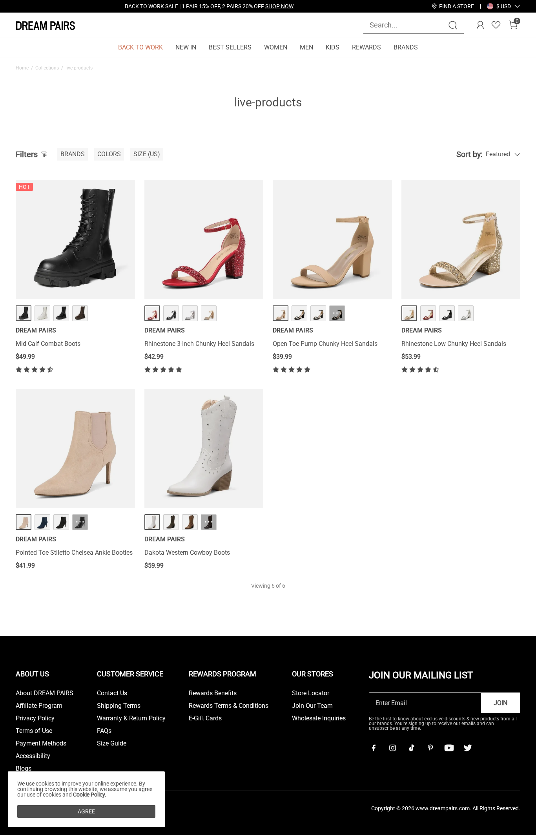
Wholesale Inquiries (319, 718)
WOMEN (275, 47)
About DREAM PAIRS (44, 693)
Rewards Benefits (213, 693)
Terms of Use (34, 731)
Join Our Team (312, 706)
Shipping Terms (118, 706)
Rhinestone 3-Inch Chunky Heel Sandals (199, 343)
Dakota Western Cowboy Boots (187, 552)
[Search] (453, 25)
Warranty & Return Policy (131, 718)
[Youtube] (449, 748)
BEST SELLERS (230, 47)
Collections (47, 68)
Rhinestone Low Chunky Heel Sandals (453, 343)
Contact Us (112, 693)
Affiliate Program (39, 706)
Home (22, 68)
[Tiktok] (411, 748)
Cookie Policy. (89, 794)
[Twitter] (467, 748)
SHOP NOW (279, 6)
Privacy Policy (35, 718)
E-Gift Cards (205, 718)
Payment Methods (41, 743)
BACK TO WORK (140, 47)
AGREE (86, 811)
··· (337, 313)
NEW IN (185, 47)
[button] (503, 6)
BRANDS (406, 47)
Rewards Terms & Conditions (228, 706)
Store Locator (310, 693)
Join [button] (500, 703)
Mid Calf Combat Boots (48, 343)
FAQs (104, 731)
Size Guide (111, 743)
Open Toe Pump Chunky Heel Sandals (325, 343)
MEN (306, 47)
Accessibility (33, 756)
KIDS (332, 47)
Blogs (23, 769)
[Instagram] (392, 748)
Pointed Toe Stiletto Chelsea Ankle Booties (74, 552)
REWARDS (366, 47)
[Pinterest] (430, 748)
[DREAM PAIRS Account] (480, 25)
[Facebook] (373, 748)
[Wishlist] (496, 25)
